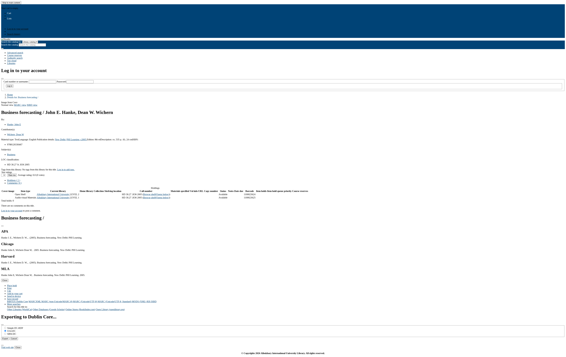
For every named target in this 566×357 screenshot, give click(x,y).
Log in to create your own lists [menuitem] (31, 24)
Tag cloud (11, 60)
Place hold (12, 285)
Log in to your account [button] (11, 210)
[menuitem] (12, 21)
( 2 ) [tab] (13, 180)
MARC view (20, 105)
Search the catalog (9, 44)
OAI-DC (11, 331)
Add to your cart (14, 293)
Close (4, 280)
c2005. (83, 139)
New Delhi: (60, 139)
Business (11, 154)
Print (9, 288)
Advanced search (15, 52)
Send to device (14, 296)
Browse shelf (156, 194)
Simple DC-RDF (15, 328)
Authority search (15, 58)
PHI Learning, (73, 139)
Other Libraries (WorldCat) (19, 309)
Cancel (14, 339)
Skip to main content (11, 3)
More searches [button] (13, 304)
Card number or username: (16, 81)
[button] (9, 13)
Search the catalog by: (11, 42)
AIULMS (5, 5)
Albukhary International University (53, 194)
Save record (12, 299)
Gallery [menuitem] (75, 21)
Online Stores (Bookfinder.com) (80, 309)
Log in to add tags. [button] (66, 169)
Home (10, 94)
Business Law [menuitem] (40, 21)
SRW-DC (11, 334)
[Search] (2, 48)
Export (5, 339)
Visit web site (7, 347)
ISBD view (32, 105)
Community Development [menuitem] (59, 21)
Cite (9, 291)
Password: (61, 81)
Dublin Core (22, 301)
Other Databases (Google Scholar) (49, 309)
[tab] (14, 183)
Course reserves (14, 55)
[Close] (2, 78)
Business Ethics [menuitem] (25, 21)
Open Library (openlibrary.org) (110, 309)
